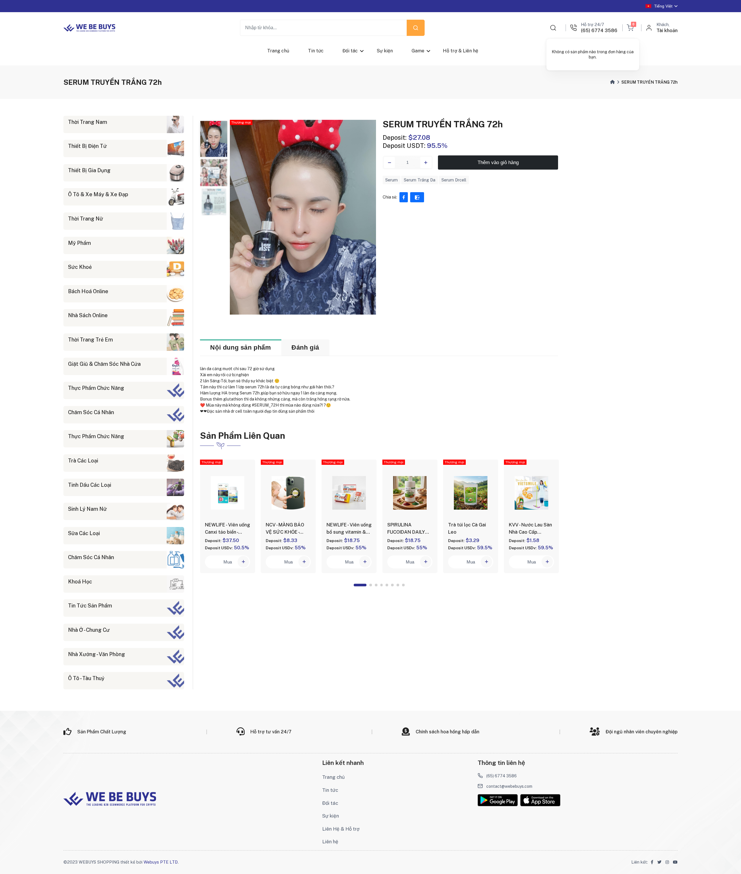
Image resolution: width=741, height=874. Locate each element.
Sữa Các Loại (84, 533)
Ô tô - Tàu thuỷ (86, 678)
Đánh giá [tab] (305, 347)
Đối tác (350, 51)
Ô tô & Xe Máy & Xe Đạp (98, 194)
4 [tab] (381, 585)
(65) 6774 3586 (501, 776)
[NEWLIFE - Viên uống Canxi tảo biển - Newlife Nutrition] (227, 492)
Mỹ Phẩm (79, 243)
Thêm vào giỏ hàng (498, 162)
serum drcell (453, 179)
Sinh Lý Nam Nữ (87, 509)
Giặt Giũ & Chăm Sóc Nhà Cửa (104, 364)
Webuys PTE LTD (161, 862)
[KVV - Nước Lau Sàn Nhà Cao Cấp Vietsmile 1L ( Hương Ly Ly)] (531, 492)
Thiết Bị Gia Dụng (89, 170)
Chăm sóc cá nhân (91, 412)
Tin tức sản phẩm (90, 606)
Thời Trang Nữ (85, 219)
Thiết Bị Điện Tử (87, 146)
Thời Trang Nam (87, 122)
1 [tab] (360, 585)
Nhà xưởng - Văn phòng (96, 654)
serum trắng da (419, 179)
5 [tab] (387, 585)
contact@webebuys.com (509, 786)
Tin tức (316, 51)
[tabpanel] (227, 516)
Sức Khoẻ (80, 267)
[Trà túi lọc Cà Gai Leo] (470, 492)
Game (417, 51)
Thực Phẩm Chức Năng (96, 388)
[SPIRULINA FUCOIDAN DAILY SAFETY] (410, 492)
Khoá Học (80, 582)
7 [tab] (398, 585)
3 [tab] (376, 585)
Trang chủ (278, 51)
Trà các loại (83, 461)
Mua (227, 561)
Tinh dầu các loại (89, 485)
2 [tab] (370, 585)
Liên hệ (330, 841)
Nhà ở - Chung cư (89, 630)
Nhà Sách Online (88, 315)
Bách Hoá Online (88, 291)
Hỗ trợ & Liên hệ (460, 51)
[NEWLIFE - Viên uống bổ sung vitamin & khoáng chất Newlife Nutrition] (349, 492)
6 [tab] (392, 585)
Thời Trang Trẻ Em (90, 340)
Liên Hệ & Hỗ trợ (341, 829)
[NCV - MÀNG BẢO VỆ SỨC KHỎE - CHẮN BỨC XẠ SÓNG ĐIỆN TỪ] (288, 492)
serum (391, 179)
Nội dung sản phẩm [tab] (240, 347)
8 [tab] (403, 585)
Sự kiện (384, 51)
